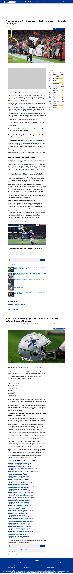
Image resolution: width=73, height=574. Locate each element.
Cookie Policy (62, 565)
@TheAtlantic (13, 125)
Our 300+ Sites (50, 562)
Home (9, 309)
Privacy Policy (39, 565)
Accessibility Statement (25, 567)
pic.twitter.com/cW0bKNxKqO (21, 130)
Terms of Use (50, 565)
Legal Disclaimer (12, 567)
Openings (22, 562)
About (9, 562)
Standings (32, 1)
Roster (37, 1)
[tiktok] (65, 1)
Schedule (27, 1)
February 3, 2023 (27, 132)
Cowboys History (15, 554)
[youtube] (63, 1)
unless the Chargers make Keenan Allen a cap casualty (20, 109)
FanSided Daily (11, 565)
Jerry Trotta (10, 26)
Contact (37, 562)
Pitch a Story (23, 565)
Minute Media (8, 570)
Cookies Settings (50, 567)
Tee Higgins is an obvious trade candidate (23, 113)
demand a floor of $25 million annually (19, 166)
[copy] (15, 29)
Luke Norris (10, 325)
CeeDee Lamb (10, 304)
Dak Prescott (23, 304)
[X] (61, 1)
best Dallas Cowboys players (30, 367)
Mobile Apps (62, 562)
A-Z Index (38, 567)
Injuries (41, 1)
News (18, 1)
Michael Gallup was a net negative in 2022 (29, 143)
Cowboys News (17, 304)
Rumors (22, 1)
